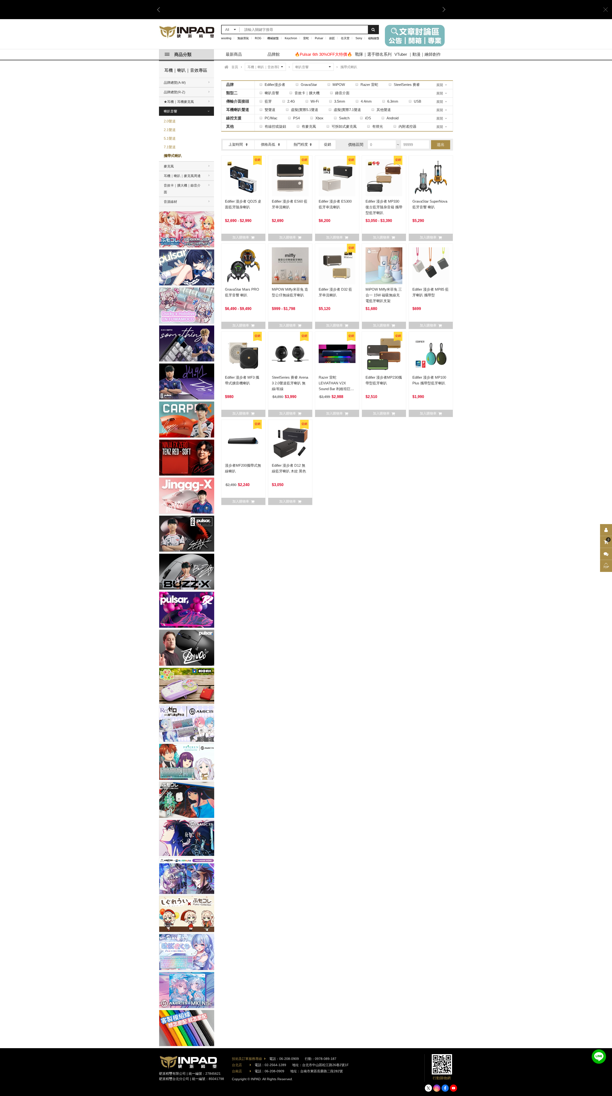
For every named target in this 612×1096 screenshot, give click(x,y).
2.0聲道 (170, 121)
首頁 (234, 67)
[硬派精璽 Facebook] (445, 1088)
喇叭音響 (170, 111)
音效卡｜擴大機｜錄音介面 (182, 188)
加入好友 (599, 1056)
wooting (226, 38)
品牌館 (274, 54)
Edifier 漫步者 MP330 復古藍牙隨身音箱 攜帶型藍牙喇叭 (384, 207)
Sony (358, 38)
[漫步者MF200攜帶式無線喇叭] (243, 441)
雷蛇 (306, 38)
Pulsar (319, 38)
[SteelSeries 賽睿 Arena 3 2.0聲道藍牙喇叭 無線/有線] (290, 353)
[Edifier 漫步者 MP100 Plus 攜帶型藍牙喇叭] (430, 353)
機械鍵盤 (273, 38)
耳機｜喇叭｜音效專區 (185, 70)
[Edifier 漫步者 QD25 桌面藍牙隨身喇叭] (243, 177)
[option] (301, 9)
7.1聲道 (170, 147)
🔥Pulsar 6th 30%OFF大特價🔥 (323, 54)
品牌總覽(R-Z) (174, 92)
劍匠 (332, 38)
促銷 (327, 144)
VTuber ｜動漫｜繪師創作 (417, 54)
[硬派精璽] (187, 32)
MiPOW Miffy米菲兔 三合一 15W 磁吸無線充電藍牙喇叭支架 (384, 295)
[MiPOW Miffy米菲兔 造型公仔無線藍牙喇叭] (290, 265)
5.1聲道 (170, 138)
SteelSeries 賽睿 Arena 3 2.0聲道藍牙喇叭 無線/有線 (290, 383)
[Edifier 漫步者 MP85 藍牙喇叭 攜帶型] (430, 265)
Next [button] (442, 9)
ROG (258, 38)
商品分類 (182, 54)
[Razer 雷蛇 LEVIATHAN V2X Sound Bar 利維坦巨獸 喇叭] (337, 353)
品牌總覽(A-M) (175, 82)
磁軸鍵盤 (374, 38)
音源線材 (170, 202)
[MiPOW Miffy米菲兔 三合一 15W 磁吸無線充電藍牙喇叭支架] (384, 265)
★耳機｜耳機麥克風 (179, 102)
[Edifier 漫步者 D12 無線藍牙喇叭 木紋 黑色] (290, 441)
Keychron (291, 38)
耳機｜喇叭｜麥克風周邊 (182, 176)
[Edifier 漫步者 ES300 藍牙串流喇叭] (337, 177)
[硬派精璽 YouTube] (453, 1088)
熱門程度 (301, 144)
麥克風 (169, 166)
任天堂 (345, 38)
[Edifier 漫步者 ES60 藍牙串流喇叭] (290, 177)
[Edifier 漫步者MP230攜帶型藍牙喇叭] (384, 353)
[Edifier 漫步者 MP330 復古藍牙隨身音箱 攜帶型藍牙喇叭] (384, 177)
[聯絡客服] (606, 554)
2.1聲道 (170, 130)
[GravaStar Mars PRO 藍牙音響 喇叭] (243, 265)
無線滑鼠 (243, 38)
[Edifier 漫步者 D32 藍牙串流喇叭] (337, 265)
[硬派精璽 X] (428, 1088)
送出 (440, 145)
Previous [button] (160, 9)
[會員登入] (606, 530)
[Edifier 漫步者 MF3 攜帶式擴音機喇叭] (243, 353)
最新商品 (234, 54)
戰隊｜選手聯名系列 (373, 54)
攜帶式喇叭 (173, 156)
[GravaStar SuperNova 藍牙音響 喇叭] (430, 177)
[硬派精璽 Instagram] (436, 1088)
